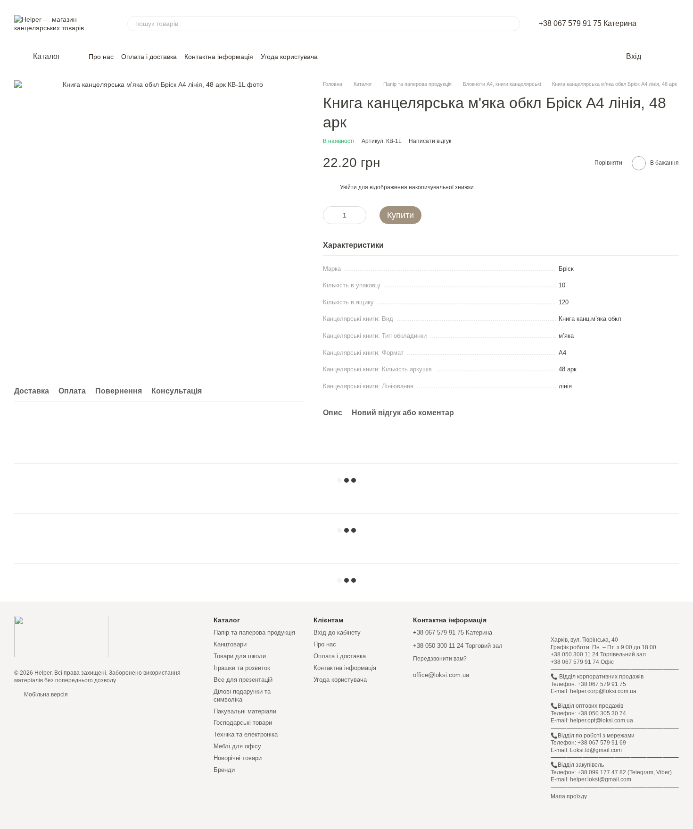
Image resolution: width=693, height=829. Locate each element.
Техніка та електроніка (246, 734)
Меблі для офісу (237, 746)
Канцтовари (230, 644)
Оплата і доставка (149, 56)
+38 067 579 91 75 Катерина (587, 23)
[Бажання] (655, 56)
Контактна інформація (218, 56)
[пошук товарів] (512, 23)
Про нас (101, 56)
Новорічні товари (238, 758)
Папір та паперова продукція (254, 632)
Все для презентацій (243, 679)
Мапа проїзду (569, 796)
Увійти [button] (348, 187)
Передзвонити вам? (440, 658)
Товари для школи (240, 656)
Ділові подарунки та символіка (242, 695)
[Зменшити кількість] (330, 215)
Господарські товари (243, 722)
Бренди (224, 769)
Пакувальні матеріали (245, 711)
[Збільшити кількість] (359, 215)
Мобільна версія (45, 694)
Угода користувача (289, 56)
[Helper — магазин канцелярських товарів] (61, 636)
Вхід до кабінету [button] (337, 632)
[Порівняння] (674, 56)
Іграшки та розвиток (242, 667)
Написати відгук (430, 141)
